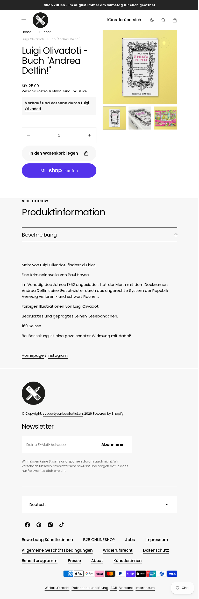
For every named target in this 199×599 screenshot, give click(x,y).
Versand (124, 588)
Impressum (143, 588)
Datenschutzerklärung (87, 588)
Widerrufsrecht (54, 588)
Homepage (31, 355)
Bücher (43, 32)
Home (24, 32)
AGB (111, 588)
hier (89, 265)
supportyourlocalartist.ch (61, 413)
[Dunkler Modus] (149, 20)
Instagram (56, 355)
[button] (22, 20)
